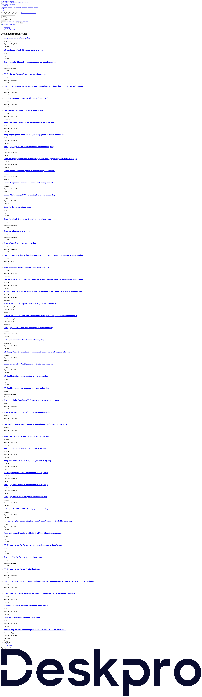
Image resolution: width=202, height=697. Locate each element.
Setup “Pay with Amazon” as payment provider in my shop (27, 460)
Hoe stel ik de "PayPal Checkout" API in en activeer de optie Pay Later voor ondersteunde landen (43, 279)
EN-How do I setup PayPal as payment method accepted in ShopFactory (33, 545)
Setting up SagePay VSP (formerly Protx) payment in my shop (29, 147)
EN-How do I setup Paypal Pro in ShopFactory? (23, 569)
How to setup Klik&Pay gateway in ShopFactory (23, 110)
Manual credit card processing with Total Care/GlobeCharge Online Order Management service (43, 291)
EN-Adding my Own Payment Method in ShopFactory (26, 605)
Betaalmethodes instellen (10, 30)
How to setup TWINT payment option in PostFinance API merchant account (35, 629)
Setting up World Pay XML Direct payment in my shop (26, 509)
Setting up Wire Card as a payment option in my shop (25, 497)
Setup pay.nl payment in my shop (17, 231)
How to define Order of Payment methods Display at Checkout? (29, 171)
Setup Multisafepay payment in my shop (20, 243)
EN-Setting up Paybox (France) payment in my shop (25, 74)
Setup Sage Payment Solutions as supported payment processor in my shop (34, 134)
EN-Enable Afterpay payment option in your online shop (26, 388)
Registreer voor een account (28, 13)
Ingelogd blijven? (7, 19)
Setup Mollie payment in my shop (17, 207)
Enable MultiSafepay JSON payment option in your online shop (29, 195)
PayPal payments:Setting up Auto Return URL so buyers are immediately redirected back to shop (43, 86)
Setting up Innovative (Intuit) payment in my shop (24, 340)
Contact (2, 8)
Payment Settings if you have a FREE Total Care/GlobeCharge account (32, 533)
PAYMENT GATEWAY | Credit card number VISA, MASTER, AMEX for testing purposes (40, 316)
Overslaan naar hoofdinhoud (8, 1)
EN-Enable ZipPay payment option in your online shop (26, 376)
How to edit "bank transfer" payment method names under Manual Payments (35, 424)
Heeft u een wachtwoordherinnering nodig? (17, 21)
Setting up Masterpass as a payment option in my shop (26, 485)
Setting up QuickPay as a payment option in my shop (25, 448)
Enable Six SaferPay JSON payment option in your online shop (29, 364)
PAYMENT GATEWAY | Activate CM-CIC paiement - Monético (30, 303)
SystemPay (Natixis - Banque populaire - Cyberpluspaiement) (28, 183)
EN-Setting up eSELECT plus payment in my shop (24, 50)
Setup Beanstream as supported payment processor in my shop (29, 122)
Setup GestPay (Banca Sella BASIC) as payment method (26, 436)
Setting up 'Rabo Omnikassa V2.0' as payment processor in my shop (31, 400)
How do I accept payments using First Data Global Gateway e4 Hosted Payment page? (39, 521)
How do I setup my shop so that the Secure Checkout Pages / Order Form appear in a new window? (44, 255)
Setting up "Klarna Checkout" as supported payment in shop (28, 328)
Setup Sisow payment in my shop (17, 38)
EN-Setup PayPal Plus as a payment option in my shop (26, 473)
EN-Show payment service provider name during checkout (27, 98)
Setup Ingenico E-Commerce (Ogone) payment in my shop (27, 219)
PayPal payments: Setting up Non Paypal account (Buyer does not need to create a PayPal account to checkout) (49, 581)
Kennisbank (7, 28)
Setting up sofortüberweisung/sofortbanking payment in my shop (30, 62)
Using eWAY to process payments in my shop (22, 617)
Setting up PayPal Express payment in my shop (23, 557)
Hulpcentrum (7, 27)
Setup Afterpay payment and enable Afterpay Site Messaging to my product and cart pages (40, 159)
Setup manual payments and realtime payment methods (26, 267)
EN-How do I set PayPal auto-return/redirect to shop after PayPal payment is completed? (40, 593)
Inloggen (3, 10)
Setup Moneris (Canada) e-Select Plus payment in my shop (27, 412)
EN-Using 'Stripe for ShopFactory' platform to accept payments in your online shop (37, 352)
